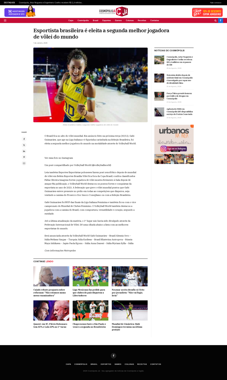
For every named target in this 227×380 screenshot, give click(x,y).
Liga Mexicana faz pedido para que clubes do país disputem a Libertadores (89, 292)
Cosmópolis (83, 20)
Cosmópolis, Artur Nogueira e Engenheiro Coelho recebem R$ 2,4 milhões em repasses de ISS (180, 61)
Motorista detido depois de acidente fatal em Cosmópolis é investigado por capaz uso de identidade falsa (180, 79)
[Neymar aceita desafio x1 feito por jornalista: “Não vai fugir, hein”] (130, 276)
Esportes (106, 20)
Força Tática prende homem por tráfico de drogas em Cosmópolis (179, 96)
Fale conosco (215, 3)
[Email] (24, 163)
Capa (70, 20)
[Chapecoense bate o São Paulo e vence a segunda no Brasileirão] (91, 310)
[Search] (215, 20)
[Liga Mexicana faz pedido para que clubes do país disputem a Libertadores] (91, 276)
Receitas (142, 20)
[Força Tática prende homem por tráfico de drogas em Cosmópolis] (159, 96)
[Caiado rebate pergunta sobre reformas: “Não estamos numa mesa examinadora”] (51, 276)
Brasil (95, 20)
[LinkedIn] (24, 151)
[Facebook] (24, 139)
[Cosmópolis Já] (113, 11)
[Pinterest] (24, 157)
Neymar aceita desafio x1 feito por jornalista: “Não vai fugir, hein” (128, 292)
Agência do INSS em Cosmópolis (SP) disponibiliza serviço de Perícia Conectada (180, 111)
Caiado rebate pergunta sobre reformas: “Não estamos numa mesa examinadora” (52, 3)
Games (118, 20)
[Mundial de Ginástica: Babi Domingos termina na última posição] (130, 310)
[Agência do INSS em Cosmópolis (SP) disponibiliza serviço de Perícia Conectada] (159, 111)
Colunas (130, 20)
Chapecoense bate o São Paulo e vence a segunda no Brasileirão (89, 325)
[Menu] (5, 20)
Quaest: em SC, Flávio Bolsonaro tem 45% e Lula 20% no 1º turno (50, 325)
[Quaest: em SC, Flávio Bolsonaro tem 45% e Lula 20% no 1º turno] (51, 310)
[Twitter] (24, 145)
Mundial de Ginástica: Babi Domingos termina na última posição (127, 327)
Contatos (154, 20)
